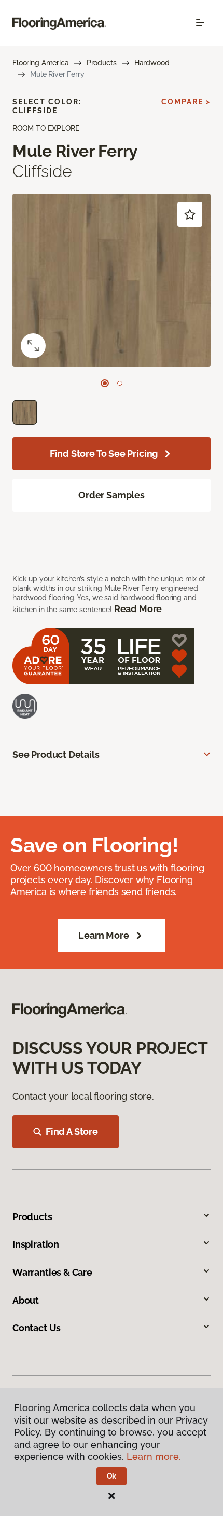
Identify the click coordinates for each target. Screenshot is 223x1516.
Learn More (103, 935)
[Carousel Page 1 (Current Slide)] (105, 383)
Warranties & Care (52, 1272)
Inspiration (35, 1244)
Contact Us (36, 1327)
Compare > (186, 102)
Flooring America (40, 63)
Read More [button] (138, 608)
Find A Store (72, 1131)
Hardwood (152, 63)
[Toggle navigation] (200, 22)
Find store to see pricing (104, 453)
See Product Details (56, 754)
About (25, 1300)
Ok (112, 1476)
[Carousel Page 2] (119, 383)
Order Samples (111, 495)
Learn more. (154, 1456)
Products (102, 63)
